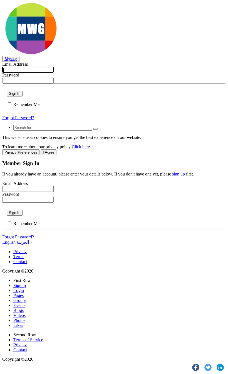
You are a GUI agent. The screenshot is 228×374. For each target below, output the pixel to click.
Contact (20, 261)
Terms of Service (28, 339)
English (9, 242)
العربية (23, 242)
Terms (18, 256)
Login (18, 290)
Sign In (14, 93)
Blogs (18, 310)
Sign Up (10, 59)
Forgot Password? (18, 117)
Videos (19, 315)
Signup (19, 285)
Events (19, 305)
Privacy (20, 251)
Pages (18, 295)
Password (10, 75)
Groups (19, 300)
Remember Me (26, 104)
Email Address (15, 64)
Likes (18, 325)
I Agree (48, 152)
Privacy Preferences (20, 152)
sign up (178, 174)
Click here (81, 146)
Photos (19, 320)
